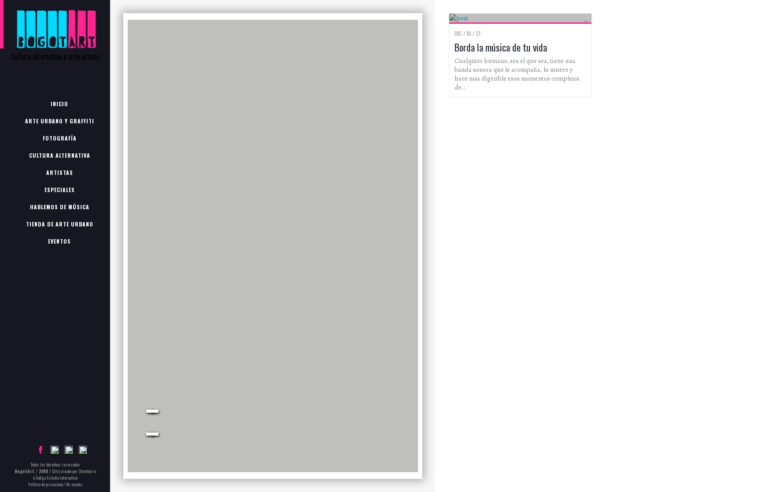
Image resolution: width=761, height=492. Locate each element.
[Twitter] (55, 451)
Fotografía (60, 138)
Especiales (59, 189)
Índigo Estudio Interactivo (57, 477)
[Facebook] (40, 451)
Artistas (59, 172)
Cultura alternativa (59, 155)
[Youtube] (83, 451)
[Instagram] (69, 451)
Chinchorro (87, 471)
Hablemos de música (59, 207)
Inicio (59, 103)
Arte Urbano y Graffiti (59, 121)
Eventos (59, 241)
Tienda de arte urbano (59, 224)
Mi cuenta (74, 484)
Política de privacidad (45, 484)
